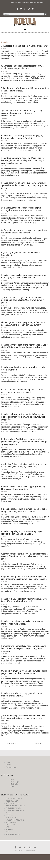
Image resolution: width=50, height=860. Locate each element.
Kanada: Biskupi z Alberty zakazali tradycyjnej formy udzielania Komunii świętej (22, 136)
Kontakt (8, 765)
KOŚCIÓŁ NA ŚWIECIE (14, 799)
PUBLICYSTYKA (11, 818)
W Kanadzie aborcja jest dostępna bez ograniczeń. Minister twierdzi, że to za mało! (24, 231)
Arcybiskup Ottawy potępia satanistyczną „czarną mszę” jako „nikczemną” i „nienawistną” (24, 465)
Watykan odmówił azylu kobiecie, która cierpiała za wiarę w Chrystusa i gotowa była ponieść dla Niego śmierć (24, 556)
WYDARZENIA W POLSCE (15, 810)
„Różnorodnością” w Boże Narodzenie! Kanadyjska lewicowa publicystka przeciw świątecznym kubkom (24, 718)
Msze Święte (14, 782)
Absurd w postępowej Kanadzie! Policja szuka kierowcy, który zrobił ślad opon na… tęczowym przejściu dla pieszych (22, 160)
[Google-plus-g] (25, 9)
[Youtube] (32, 9)
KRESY (8, 813)
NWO (7, 827)
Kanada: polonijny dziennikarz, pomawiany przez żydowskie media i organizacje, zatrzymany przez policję (24, 185)
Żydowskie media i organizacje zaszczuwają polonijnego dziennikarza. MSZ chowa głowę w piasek (22, 300)
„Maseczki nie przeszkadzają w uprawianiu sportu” (24, 46)
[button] (25, 29)
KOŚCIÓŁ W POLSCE (13, 803)
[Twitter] (21, 9)
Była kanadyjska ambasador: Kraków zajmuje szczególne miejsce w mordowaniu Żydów (22, 209)
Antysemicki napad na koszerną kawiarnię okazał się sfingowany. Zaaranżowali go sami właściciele (24, 577)
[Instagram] (28, 9)
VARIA (8, 832)
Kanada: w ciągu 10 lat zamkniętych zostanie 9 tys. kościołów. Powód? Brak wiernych (24, 600)
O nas (8, 762)
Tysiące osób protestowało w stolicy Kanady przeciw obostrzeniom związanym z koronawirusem (21, 113)
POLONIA (9, 815)
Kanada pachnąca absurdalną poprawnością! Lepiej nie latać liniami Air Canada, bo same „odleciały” (24, 346)
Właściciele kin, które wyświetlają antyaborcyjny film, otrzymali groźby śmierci (23, 487)
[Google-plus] (25, 847)
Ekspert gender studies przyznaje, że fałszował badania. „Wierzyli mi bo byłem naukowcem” (23, 323)
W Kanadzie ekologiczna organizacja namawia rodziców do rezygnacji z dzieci (22, 67)
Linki (12, 779)
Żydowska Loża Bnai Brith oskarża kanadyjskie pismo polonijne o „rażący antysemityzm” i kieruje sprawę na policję (24, 441)
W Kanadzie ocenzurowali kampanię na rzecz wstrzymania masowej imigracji (22, 390)
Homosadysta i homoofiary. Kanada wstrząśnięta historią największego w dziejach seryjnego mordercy (23, 648)
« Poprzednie (11, 743)
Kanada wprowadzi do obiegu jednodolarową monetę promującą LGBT (21, 694)
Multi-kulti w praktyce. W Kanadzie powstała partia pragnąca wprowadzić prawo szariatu (24, 672)
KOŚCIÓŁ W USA (12, 801)
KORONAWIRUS (11, 822)
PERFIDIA (9, 829)
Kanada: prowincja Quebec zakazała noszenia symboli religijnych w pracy (22, 622)
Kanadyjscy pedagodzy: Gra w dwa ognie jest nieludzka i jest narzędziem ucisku (22, 532)
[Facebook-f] (17, 9)
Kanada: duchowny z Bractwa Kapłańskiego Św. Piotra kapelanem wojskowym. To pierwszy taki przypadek (23, 417)
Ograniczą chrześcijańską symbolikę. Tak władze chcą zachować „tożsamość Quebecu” (24, 510)
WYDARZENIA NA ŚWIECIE (15, 806)
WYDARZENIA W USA (13, 808)
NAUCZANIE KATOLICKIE (15, 820)
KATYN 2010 (10, 825)
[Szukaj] (45, 14)
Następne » (39, 743)
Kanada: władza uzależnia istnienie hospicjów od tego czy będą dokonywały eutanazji (23, 276)
